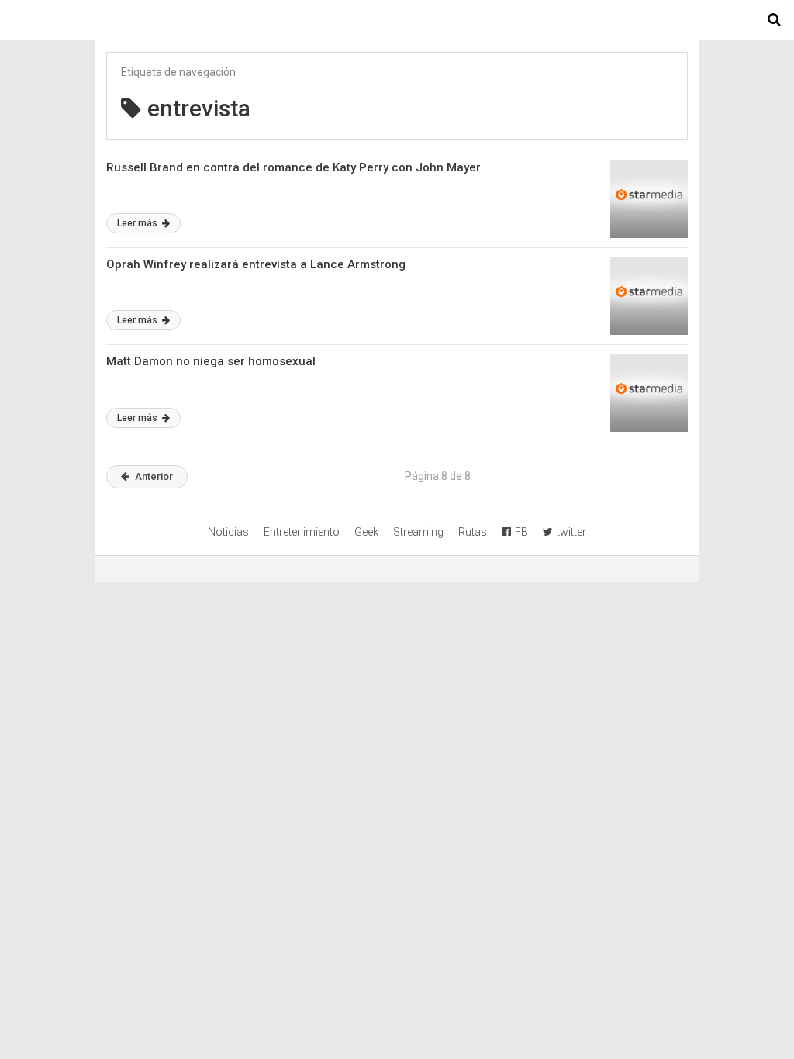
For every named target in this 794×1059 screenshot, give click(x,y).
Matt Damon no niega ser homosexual (211, 361)
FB (521, 532)
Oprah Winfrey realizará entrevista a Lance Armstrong (256, 264)
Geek (366, 532)
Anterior (154, 476)
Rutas (472, 532)
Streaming (418, 532)
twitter (571, 532)
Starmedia (397, 20)
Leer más (138, 223)
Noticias (228, 532)
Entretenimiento (302, 532)
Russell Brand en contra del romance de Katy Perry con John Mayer (293, 167)
